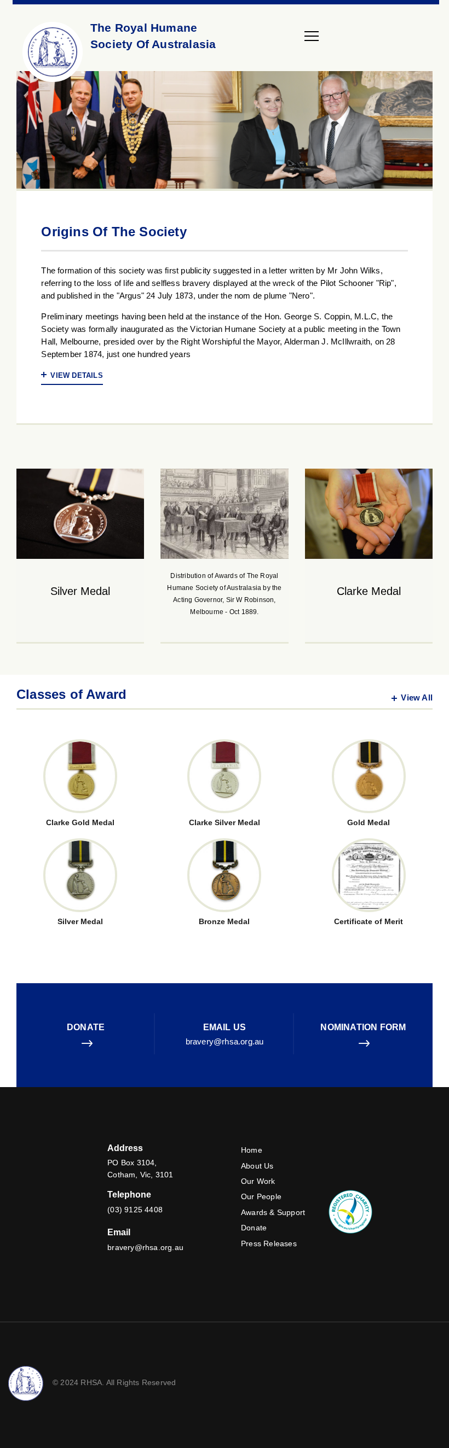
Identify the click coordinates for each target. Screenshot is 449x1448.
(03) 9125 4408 (135, 1209)
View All (417, 697)
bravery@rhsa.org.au (225, 1041)
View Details (76, 375)
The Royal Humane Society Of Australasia (153, 35)
